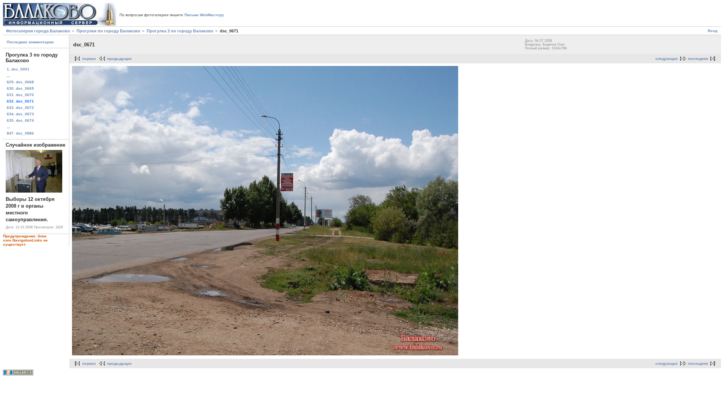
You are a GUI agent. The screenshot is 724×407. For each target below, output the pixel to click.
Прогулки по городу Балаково (108, 31)
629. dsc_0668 (20, 82)
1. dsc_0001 (18, 69)
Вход (712, 31)
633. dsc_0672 (20, 108)
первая (89, 59)
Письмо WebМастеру (204, 15)
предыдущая (119, 59)
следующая (666, 59)
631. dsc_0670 (20, 95)
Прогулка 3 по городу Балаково (180, 31)
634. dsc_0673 (20, 114)
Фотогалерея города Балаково (38, 31)
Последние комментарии (30, 42)
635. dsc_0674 (20, 120)
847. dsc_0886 (20, 133)
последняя (698, 59)
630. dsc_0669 (20, 88)
